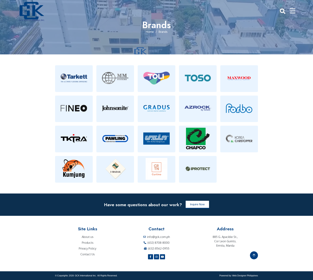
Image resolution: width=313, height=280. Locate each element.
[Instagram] (156, 256)
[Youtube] (162, 256)
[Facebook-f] (150, 256)
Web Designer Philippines (245, 275)
